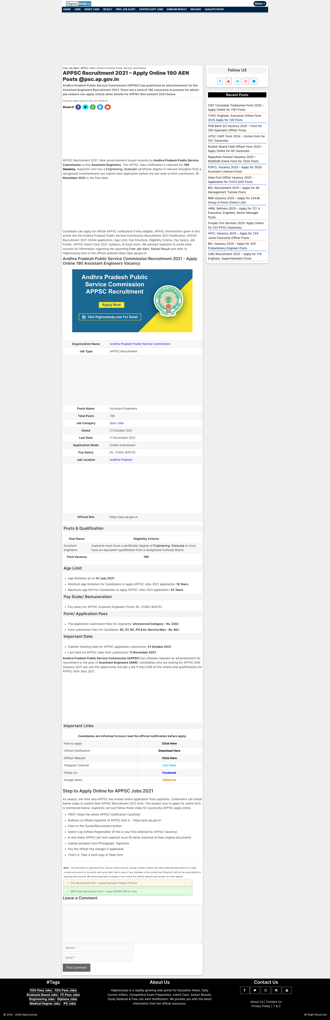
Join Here (169, 765)
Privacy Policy (260, 1006)
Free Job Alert (125, 9)
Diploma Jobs (67, 999)
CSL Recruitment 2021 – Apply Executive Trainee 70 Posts (103, 882)
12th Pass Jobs (65, 990)
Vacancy (69, 169)
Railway (195, 9)
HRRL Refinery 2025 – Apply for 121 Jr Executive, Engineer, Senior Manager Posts (234, 213)
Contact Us (274, 1002)
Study (79, 3)
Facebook (169, 772)
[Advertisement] (165, 37)
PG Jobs (70, 1003)
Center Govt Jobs (151, 9)
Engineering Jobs (42, 999)
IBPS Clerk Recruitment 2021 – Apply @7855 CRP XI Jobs (103, 891)
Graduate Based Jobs (42, 994)
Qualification (214, 9)
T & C (277, 1006)
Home (67, 9)
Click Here (169, 743)
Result (107, 9)
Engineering (114, 169)
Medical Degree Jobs (45, 1003)
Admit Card (92, 9)
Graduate (130, 169)
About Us (256, 1002)
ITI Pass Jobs (70, 994)
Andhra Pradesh (121, 459)
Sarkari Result (177, 9)
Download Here (169, 750)
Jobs (77, 9)
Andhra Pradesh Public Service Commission (140, 344)
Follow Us (169, 780)
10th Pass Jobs (41, 990)
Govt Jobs (117, 423)
